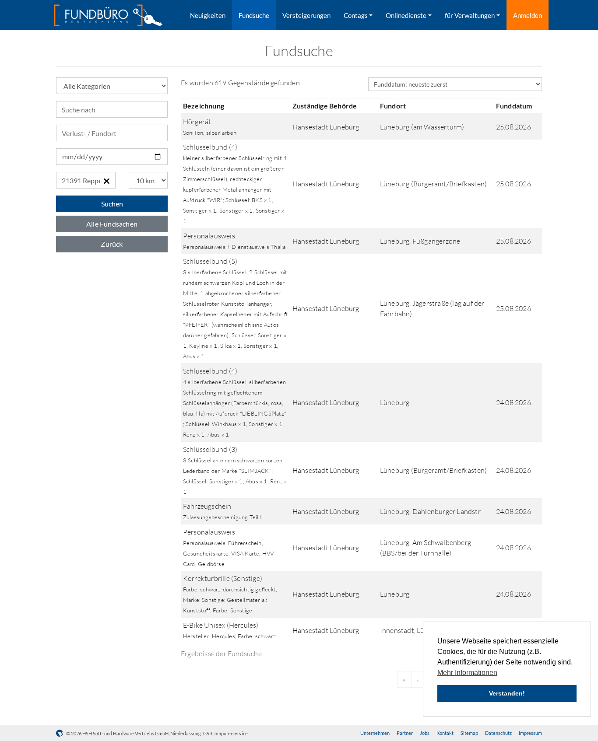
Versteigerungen (306, 15)
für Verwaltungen (470, 15)
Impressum (530, 733)
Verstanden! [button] (507, 693)
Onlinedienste (406, 15)
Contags (356, 15)
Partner (405, 733)
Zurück (112, 244)
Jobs (424, 733)
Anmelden (527, 15)
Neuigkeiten (207, 15)
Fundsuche (254, 15)
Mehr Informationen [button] (467, 672)
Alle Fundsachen (111, 224)
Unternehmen (375, 733)
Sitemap (469, 733)
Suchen (112, 203)
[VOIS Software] (61, 733)
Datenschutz (498, 733)
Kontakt (445, 733)
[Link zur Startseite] (108, 15)
